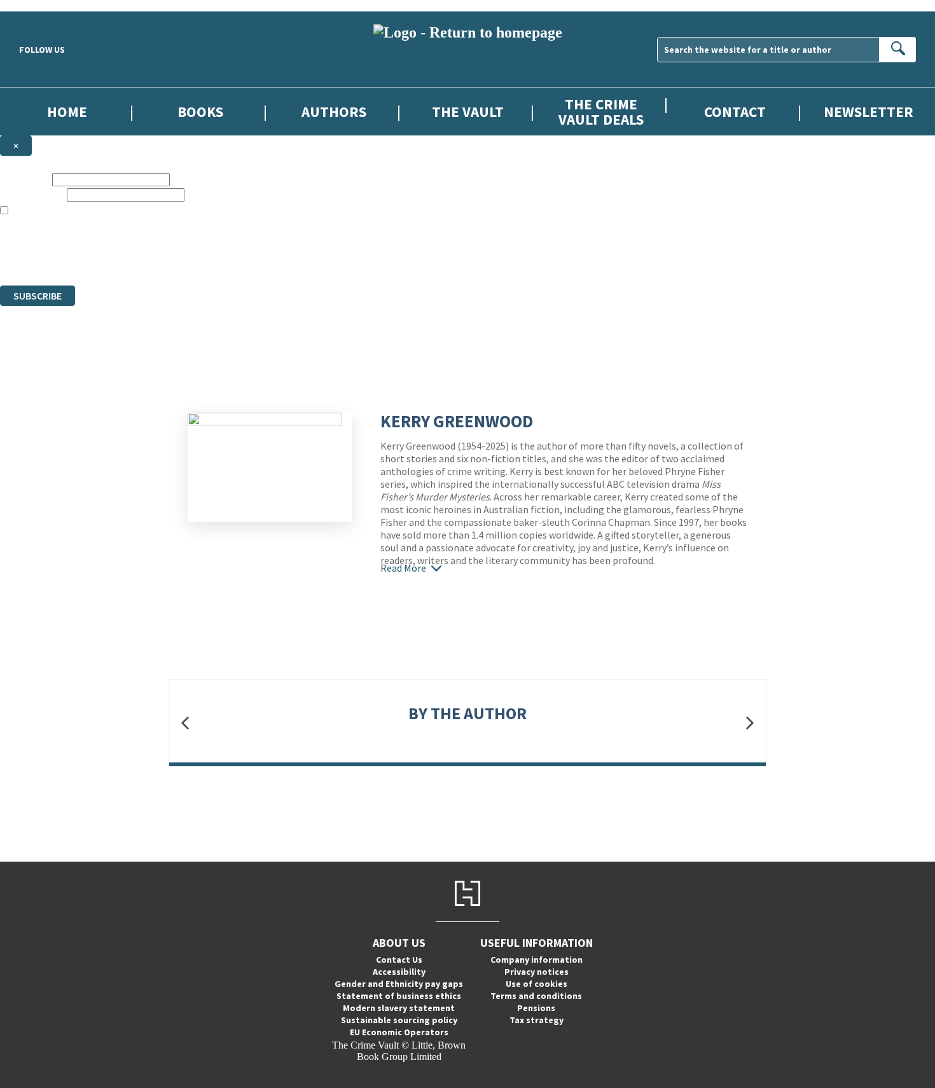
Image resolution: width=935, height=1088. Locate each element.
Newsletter (868, 111)
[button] (185, 723)
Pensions (536, 1008)
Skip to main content (41, 5)
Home (67, 111)
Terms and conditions (536, 996)
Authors (333, 111)
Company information (536, 959)
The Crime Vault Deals (601, 111)
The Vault (468, 111)
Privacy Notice (250, 256)
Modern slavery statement (399, 1008)
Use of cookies (536, 983)
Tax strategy (536, 1020)
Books (200, 111)
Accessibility (399, 971)
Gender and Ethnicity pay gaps (399, 983)
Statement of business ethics (398, 996)
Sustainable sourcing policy (399, 1020)
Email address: (32, 194)
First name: (25, 179)
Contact (735, 111)
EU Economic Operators (399, 1032)
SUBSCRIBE (37, 295)
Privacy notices (536, 971)
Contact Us (399, 959)
